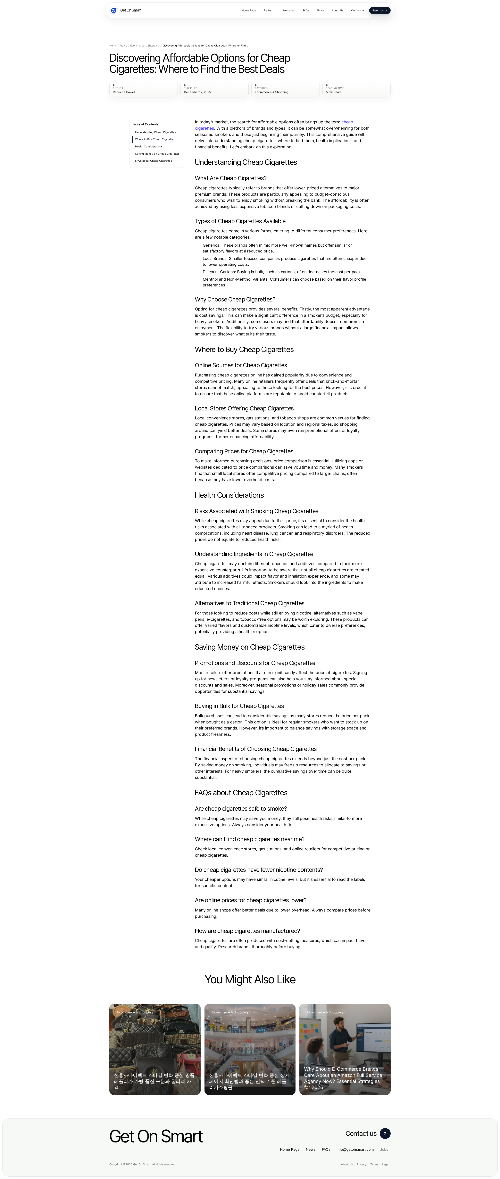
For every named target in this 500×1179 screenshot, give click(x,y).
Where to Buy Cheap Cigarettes (155, 139)
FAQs (326, 1149)
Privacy (361, 1164)
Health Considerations (148, 146)
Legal (385, 1164)
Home (113, 45)
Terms (374, 1164)
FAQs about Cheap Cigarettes (153, 160)
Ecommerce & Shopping (144, 45)
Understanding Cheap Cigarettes (155, 132)
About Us (347, 1164)
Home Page (290, 1149)
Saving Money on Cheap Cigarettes (157, 153)
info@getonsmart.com (355, 1149)
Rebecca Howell (124, 92)
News (123, 45)
